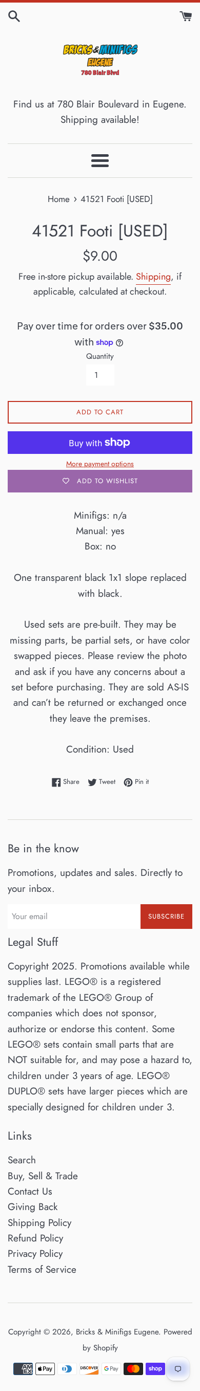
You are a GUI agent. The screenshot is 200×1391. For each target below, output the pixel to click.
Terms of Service (42, 1269)
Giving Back (32, 1207)
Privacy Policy (35, 1253)
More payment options (100, 464)
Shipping (153, 276)
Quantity (100, 356)
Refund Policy (35, 1238)
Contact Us (30, 1191)
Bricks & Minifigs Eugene (117, 1332)
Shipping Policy (39, 1223)
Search (22, 1160)
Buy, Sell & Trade (43, 1176)
